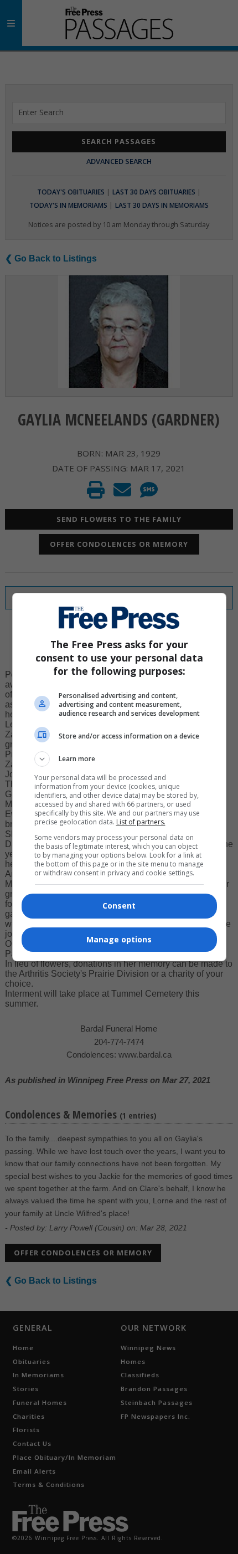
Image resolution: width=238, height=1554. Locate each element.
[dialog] (119, 777)
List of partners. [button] (140, 822)
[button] (119, 759)
